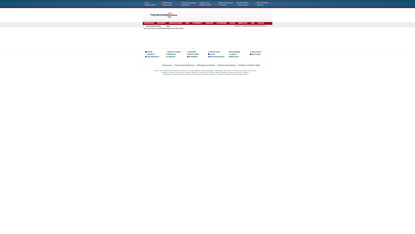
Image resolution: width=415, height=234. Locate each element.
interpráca (195, 72)
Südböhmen (186, 5)
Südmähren (223, 5)
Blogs (168, 26)
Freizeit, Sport (214, 52)
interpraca (225, 72)
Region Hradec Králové (226, 2)
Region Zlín (260, 5)
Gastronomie (221, 23)
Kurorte (233, 54)
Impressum (167, 65)
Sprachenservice (152, 57)
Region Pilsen (168, 5)
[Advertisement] (213, 13)
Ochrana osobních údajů (249, 65)
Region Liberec (205, 2)
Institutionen (193, 54)
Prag (147, 2)
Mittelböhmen (168, 2)
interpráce (165, 72)
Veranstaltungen (175, 23)
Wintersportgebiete (216, 57)
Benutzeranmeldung (227, 65)
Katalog (261, 23)
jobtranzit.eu (167, 74)
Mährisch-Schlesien (262, 2)
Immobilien (171, 54)
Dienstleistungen (174, 52)
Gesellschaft (256, 52)
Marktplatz (242, 23)
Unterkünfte (197, 23)
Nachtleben (255, 54)
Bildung (149, 52)
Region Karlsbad (150, 5)
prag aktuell (210, 70)
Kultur (232, 23)
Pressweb (212, 74)
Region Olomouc (243, 5)
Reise (187, 23)
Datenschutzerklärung (184, 65)
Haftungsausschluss (206, 65)
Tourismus (171, 57)
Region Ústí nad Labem (189, 2)
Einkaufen (209, 23)
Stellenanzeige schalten (153, 26)
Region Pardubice (243, 2)
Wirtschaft (234, 57)
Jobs (252, 23)
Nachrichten (149, 23)
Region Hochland (206, 5)
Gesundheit (150, 54)
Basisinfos (161, 23)
